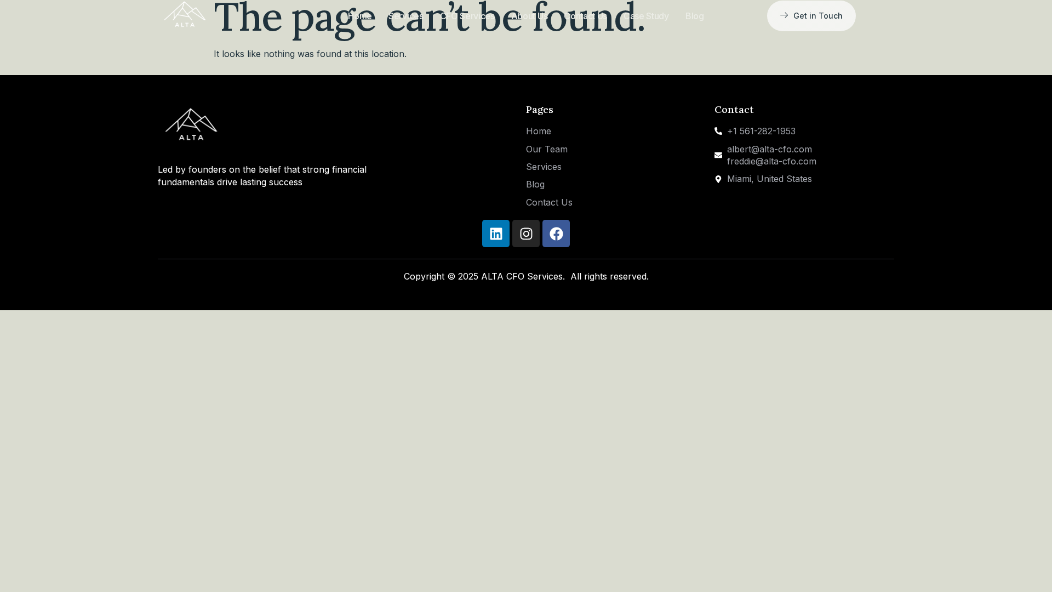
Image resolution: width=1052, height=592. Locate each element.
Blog (694, 15)
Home (360, 15)
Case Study (646, 15)
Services (405, 15)
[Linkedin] (496, 233)
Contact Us (585, 15)
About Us (529, 15)
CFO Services (467, 15)
